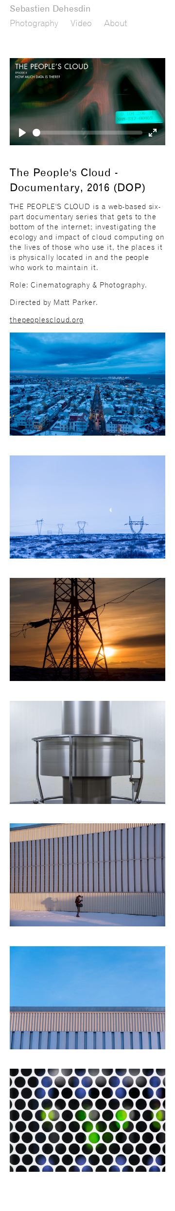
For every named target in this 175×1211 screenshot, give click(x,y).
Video (81, 23)
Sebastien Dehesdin (50, 8)
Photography (34, 23)
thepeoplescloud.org (47, 320)
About (115, 23)
